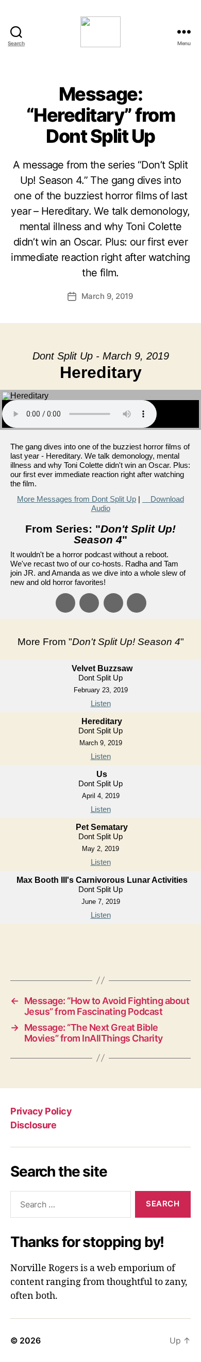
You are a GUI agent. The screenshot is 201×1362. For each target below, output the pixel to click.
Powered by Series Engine (100, 944)
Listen (101, 703)
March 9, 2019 (107, 296)
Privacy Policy (41, 1111)
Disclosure (33, 1125)
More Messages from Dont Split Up (76, 499)
